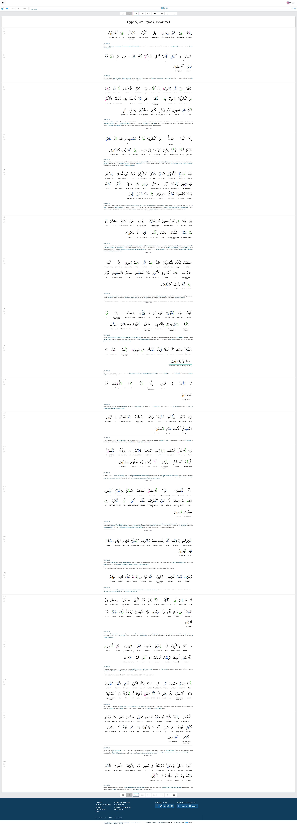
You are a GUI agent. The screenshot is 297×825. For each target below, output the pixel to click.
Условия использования (150, 822)
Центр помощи (119, 809)
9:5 (4, 170)
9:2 (4, 52)
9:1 (4, 29)
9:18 (4, 679)
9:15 (4, 572)
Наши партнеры (119, 805)
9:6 (4, 217)
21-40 (142, 13)
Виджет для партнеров (122, 802)
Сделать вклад (101, 809)
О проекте (99, 802)
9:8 (4, 308)
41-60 (148, 13)
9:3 (4, 84)
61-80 (155, 13)
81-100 (161, 13)
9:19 (4, 713)
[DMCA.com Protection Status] (189, 823)
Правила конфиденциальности (165, 822)
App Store (194, 806)
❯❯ (174, 13)
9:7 (4, 258)
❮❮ (123, 13)
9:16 (4, 596)
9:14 (4, 536)
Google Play (184, 806)
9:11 (4, 413)
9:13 (4, 486)
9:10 (4, 379)
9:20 (4, 761)
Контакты (99, 807)
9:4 (4, 134)
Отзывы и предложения (122, 807)
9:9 (4, 345)
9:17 (4, 642)
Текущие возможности (103, 805)
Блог (97, 812)
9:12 (4, 446)
